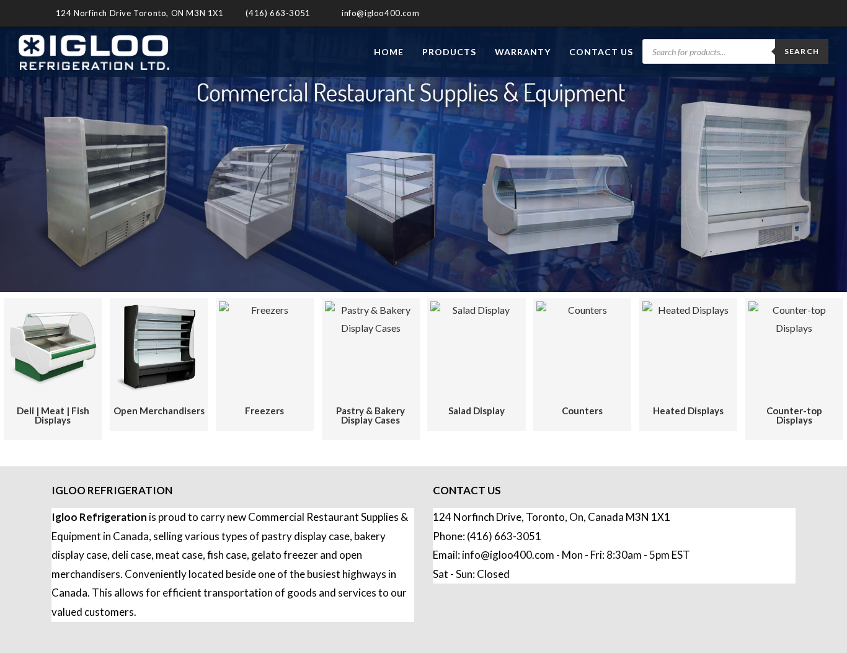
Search (801, 51)
